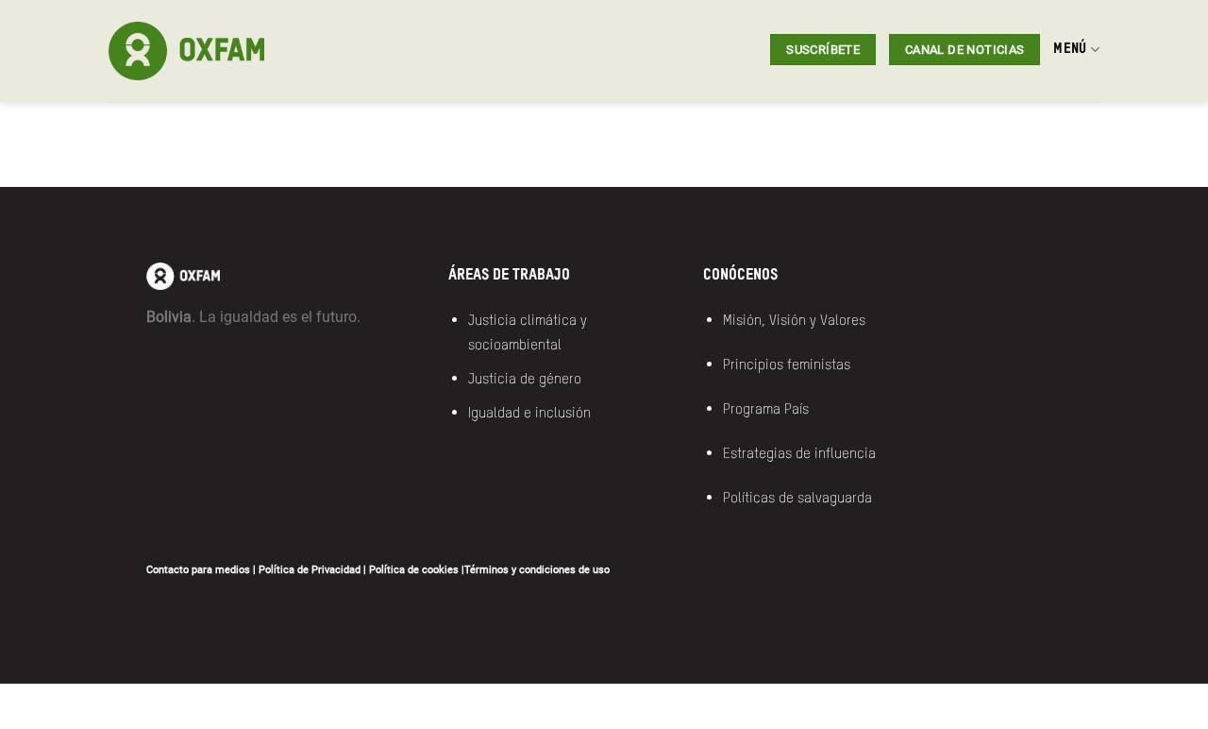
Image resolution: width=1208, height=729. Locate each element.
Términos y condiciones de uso (537, 570)
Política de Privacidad (310, 570)
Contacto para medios (198, 570)
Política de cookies (414, 570)
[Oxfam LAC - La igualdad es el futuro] (243, 51)
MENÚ (1069, 49)
